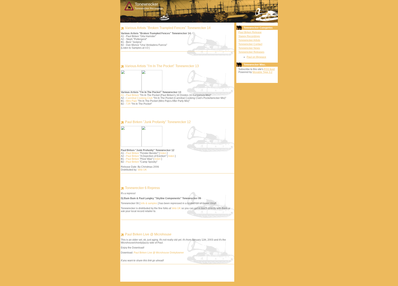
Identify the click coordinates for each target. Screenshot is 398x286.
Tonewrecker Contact (250, 44)
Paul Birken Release (250, 32)
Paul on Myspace (256, 57)
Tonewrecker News (249, 48)
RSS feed (269, 69)
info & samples (149, 203)
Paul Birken (132, 95)
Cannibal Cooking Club (139, 98)
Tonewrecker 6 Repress (142, 188)
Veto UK (142, 169)
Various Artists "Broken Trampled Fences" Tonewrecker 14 (168, 28)
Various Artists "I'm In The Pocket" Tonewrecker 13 (162, 66)
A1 (122, 95)
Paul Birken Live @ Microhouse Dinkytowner (159, 252)
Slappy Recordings (249, 36)
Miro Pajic (131, 100)
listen (163, 153)
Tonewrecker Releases (251, 52)
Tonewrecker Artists (249, 40)
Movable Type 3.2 (262, 72)
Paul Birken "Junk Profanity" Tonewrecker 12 (158, 122)
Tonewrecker (146, 4)
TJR (128, 103)
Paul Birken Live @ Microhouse (148, 234)
